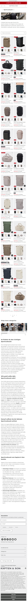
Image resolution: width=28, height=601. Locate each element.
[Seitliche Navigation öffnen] (25, 6)
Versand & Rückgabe (13, 0)
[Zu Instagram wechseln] (2, 539)
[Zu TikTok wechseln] (8, 539)
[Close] (25, 3)
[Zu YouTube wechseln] (13, 539)
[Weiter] (25, 335)
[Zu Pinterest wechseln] (10, 539)
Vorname (4, 520)
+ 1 (11, 50)
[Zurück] (2, 9)
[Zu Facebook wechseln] (5, 539)
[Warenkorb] (4, 5)
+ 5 (24, 73)
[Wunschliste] (3, 5)
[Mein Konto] (1, 5)
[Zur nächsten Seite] (16, 315)
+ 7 (24, 212)
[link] (7, 46)
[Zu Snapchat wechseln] (15, 539)
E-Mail (3, 523)
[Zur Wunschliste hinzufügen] (12, 37)
